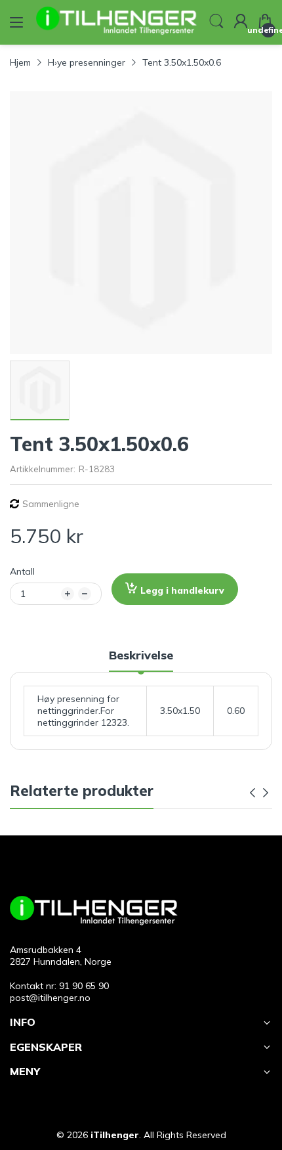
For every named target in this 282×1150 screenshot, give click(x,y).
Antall (22, 571)
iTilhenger (115, 1135)
